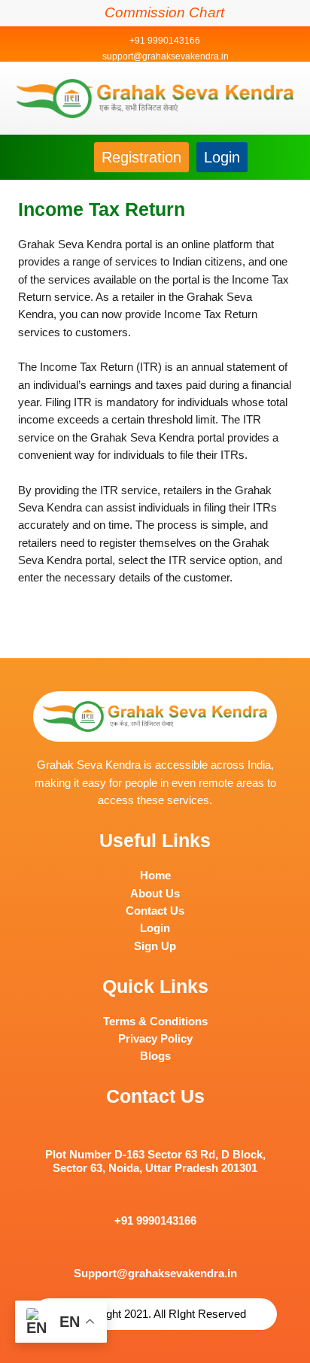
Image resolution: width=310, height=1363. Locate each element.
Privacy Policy (155, 1039)
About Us (155, 894)
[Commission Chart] (94, 12)
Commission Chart (164, 12)
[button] (31, 156)
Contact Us (155, 911)
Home (155, 876)
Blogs (155, 1056)
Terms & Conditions (155, 1021)
